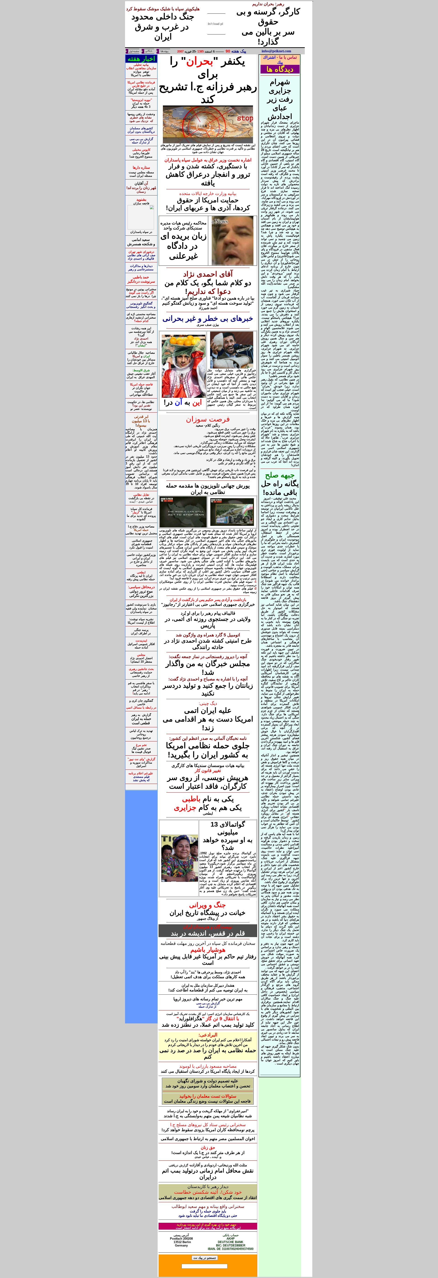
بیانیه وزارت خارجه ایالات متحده (207, 193)
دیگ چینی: (208, 703)
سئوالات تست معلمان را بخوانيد (207, 1096)
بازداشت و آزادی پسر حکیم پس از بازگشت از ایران (208, 600)
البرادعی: (207, 1035)
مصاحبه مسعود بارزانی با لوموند (208, 1066)
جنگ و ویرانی (207, 905)
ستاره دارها (141, 167)
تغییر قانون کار (208, 770)
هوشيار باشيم (207, 949)
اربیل (136, 512)
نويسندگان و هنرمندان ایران (207, 926)
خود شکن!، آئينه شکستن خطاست (208, 1192)
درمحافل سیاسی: (141, 587)
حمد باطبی (141, 277)
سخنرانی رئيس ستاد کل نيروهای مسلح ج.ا (208, 1124)
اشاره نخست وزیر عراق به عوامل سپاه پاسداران (207, 160)
